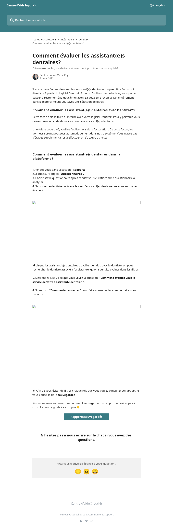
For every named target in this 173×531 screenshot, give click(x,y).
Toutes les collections (44, 39)
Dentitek (83, 39)
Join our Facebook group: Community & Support (86, 514)
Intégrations (67, 39)
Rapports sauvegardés (86, 417)
